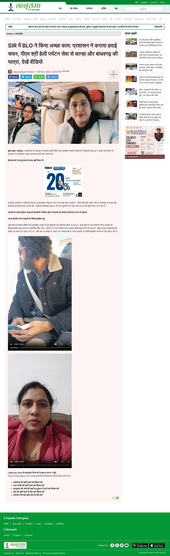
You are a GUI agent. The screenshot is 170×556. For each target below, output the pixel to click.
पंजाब (70, 19)
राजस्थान (95, 19)
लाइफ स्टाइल (151, 19)
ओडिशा (87, 19)
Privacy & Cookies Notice (54, 553)
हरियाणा (78, 19)
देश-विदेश (74, 8)
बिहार (35, 19)
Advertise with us (33, 553)
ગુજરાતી (154, 2)
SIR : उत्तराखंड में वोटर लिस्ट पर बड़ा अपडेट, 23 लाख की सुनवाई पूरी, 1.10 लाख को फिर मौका (150, 92)
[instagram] (122, 545)
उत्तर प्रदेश (16, 19)
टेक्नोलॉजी (128, 19)
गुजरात (104, 19)
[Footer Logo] (15, 545)
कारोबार (118, 19)
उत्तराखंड (27, 19)
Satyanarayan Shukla (23, 71)
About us (20, 553)
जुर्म (111, 19)
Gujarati (28, 535)
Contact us (9, 553)
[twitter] (117, 545)
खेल (116, 8)
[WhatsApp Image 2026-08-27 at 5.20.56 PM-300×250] (63, 197)
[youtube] (127, 545)
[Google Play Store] (140, 545)
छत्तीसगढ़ (62, 19)
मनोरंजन (89, 8)
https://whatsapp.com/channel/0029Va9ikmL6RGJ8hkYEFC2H (39, 475)
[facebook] (112, 545)
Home (10, 33)
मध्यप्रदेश (52, 19)
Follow (54, 77)
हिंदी (136, 2)
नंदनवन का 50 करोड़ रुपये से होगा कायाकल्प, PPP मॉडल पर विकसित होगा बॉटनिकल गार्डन (150, 67)
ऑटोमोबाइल (139, 19)
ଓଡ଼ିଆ (162, 2)
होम (60, 8)
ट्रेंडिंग (103, 8)
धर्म (160, 19)
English (144, 2)
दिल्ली (7, 19)
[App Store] (157, 545)
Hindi (6, 535)
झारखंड (43, 19)
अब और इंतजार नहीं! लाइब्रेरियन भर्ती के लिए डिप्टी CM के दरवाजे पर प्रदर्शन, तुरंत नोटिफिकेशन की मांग (151, 42)
